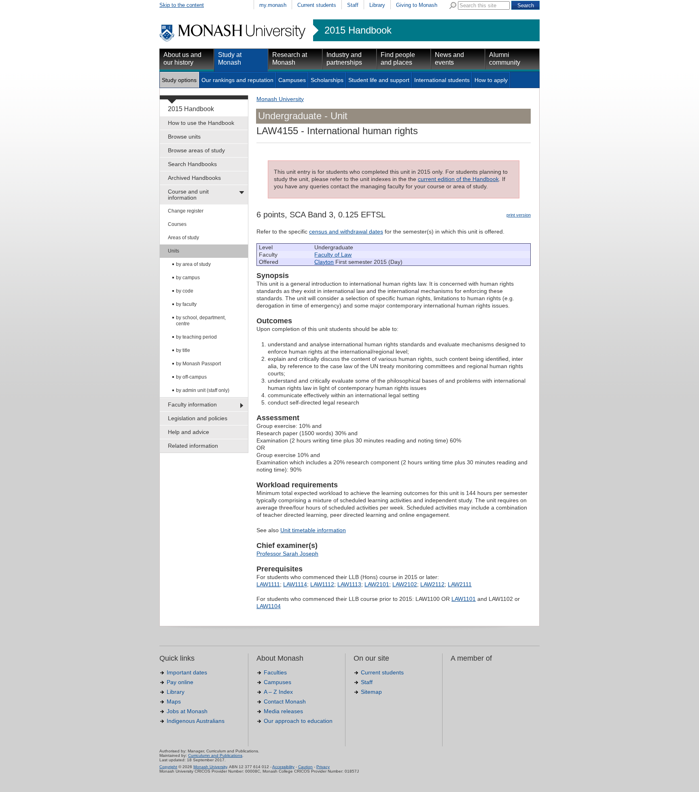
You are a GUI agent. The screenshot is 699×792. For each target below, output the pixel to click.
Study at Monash (229, 58)
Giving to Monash (416, 5)
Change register (185, 211)
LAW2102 (404, 584)
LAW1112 (322, 584)
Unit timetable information (313, 530)
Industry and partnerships (344, 58)
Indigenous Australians (196, 721)
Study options (179, 80)
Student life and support (378, 80)
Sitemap (371, 692)
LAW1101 (463, 599)
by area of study (193, 264)
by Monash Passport (198, 364)
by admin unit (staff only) (202, 390)
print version (518, 215)
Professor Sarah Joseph (287, 553)
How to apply (491, 80)
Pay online (180, 682)
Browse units (184, 136)
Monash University (280, 99)
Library (377, 5)
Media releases (283, 711)
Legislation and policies (197, 418)
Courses (177, 224)
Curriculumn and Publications (215, 755)
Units (173, 251)
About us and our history (182, 58)
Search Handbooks (192, 164)
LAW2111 (460, 584)
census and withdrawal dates (346, 231)
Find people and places (398, 58)
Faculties (275, 672)
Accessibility (283, 767)
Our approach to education (298, 721)
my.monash (272, 5)
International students (442, 80)
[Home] (233, 40)
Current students (316, 5)
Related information (193, 445)
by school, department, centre (201, 320)
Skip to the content (181, 5)
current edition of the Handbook (458, 179)
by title (183, 350)
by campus (188, 277)
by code (184, 291)
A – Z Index (278, 692)
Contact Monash (285, 701)
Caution (305, 767)
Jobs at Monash (187, 711)
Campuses (292, 80)
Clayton (324, 262)
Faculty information (192, 404)
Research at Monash (289, 58)
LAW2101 (376, 584)
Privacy (323, 767)
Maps (174, 701)
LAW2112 (432, 584)
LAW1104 (268, 606)
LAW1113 (349, 584)
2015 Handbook (358, 30)
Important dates (187, 672)
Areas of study (183, 237)
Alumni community (504, 58)
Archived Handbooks (194, 178)
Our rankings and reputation (237, 80)
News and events (449, 58)
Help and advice (188, 432)
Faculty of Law (333, 254)
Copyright (168, 767)
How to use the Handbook (201, 123)
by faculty (186, 304)
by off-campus (191, 377)
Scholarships (327, 80)
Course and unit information (188, 194)
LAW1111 (268, 584)
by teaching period (196, 337)
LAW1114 (295, 584)
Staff (352, 5)
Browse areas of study (196, 150)
